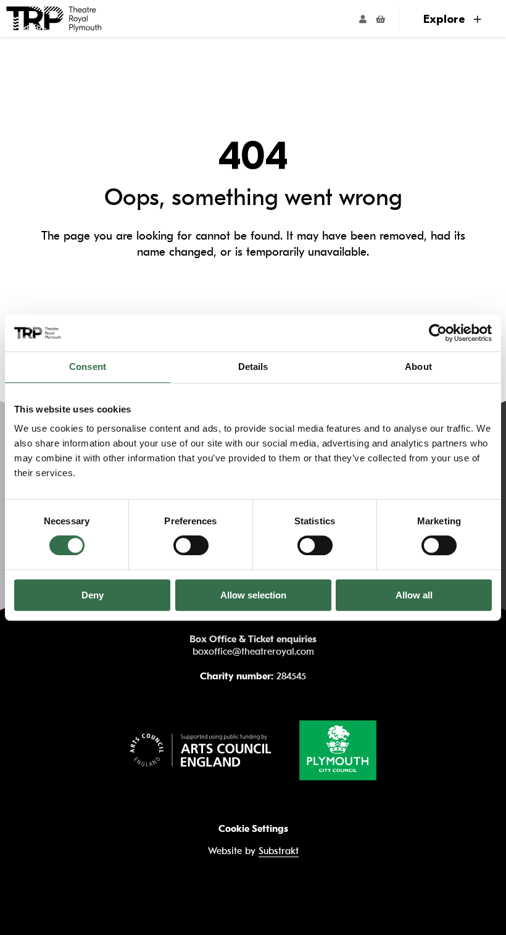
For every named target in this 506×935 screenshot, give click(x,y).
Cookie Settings (253, 828)
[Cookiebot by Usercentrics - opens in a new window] (438, 333)
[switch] (191, 545)
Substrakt (279, 851)
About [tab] (418, 366)
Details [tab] (253, 366)
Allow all (414, 595)
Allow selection (253, 595)
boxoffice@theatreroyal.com (253, 651)
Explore (445, 19)
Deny (92, 595)
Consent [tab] (87, 366)
